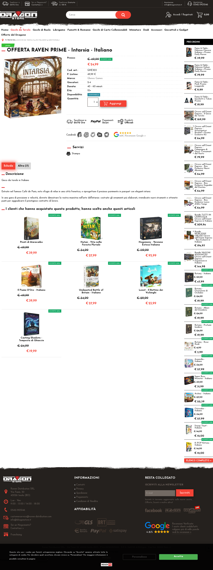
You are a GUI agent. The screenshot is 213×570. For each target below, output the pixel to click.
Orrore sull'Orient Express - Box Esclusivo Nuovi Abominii (203, 167)
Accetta (178, 556)
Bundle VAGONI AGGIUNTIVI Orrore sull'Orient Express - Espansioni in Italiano (203, 258)
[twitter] (92, 135)
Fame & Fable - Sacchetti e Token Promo (203, 99)
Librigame (59, 30)
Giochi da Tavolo (21, 30)
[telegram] (106, 135)
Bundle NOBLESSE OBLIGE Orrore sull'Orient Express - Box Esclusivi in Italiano (203, 237)
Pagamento (82, 497)
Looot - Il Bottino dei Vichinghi (151, 291)
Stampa (76, 154)
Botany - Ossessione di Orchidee (201, 291)
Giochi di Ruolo (42, 30)
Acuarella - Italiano (200, 360)
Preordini (193, 42)
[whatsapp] (86, 135)
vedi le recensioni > (181, 532)
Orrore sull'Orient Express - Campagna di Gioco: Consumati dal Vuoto (203, 149)
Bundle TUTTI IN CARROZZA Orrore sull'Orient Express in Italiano (203, 218)
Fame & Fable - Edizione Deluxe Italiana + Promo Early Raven (203, 68)
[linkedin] (99, 135)
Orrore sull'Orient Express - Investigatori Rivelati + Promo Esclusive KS (203, 131)
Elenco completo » (198, 460)
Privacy (42, 559)
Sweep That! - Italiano (201, 427)
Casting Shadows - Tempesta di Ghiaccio (31, 339)
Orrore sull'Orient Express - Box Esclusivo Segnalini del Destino (203, 184)
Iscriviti (185, 492)
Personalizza (139, 557)
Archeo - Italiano (203, 394)
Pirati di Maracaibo (31, 242)
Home (4, 30)
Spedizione (81, 493)
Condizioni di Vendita (87, 501)
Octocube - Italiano (200, 410)
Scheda (8, 166)
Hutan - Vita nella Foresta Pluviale (91, 243)
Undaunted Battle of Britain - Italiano (91, 291)
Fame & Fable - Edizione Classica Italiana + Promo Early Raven (203, 51)
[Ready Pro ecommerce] (106, 564)
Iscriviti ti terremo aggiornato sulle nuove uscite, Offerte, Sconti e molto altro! (168, 501)
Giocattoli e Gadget (176, 30)
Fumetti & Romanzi (78, 30)
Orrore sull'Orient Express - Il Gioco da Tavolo (203, 114)
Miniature (135, 30)
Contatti (80, 485)
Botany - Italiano (203, 274)
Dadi (146, 30)
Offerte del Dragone (13, 35)
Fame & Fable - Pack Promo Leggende (202, 84)
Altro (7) (23, 166)
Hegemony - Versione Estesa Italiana (151, 243)
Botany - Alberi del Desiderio (202, 309)
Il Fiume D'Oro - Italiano (31, 290)
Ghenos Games (95, 78)
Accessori (156, 30)
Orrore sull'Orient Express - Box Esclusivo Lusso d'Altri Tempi (203, 201)
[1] (93, 103)
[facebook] (79, 135)
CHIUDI (208, 548)
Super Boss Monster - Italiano (203, 377)
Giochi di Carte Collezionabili (110, 30)
